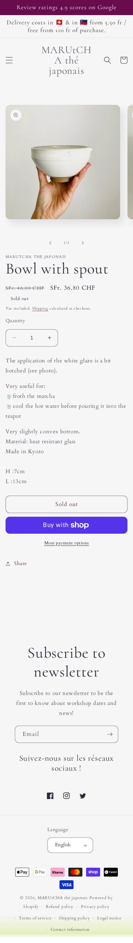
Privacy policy (95, 906)
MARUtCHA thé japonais (63, 898)
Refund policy (60, 906)
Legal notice (109, 918)
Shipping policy (74, 918)
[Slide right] (83, 243)
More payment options (66, 543)
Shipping (40, 308)
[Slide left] (50, 243)
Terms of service (35, 918)
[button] (9, 60)
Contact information (70, 929)
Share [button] (20, 563)
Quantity (15, 320)
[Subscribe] (110, 734)
